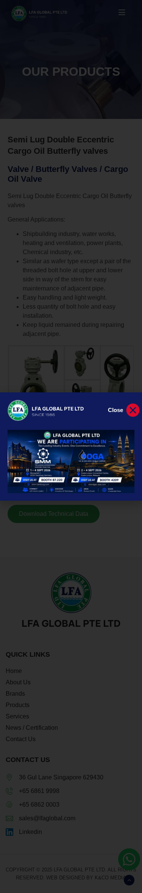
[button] (124, 410)
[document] (71, 446)
